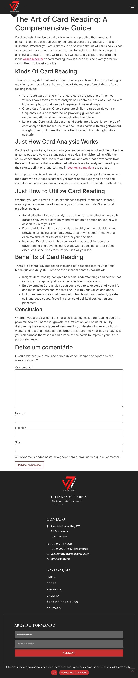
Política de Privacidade (74, 672)
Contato (54, 608)
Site (17, 442)
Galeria (53, 595)
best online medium (80, 167)
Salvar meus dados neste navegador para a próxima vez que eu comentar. (69, 456)
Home (51, 576)
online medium (33, 59)
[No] (132, 670)
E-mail (20, 427)
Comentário (24, 367)
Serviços (54, 589)
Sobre (52, 583)
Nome (20, 413)
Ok (54, 672)
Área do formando (62, 602)
